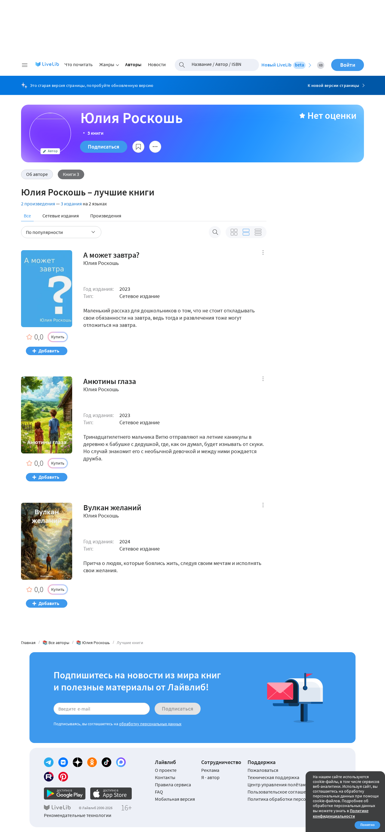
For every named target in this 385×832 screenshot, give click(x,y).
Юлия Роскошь (101, 263)
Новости (157, 64)
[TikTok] (106, 762)
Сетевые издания (60, 216)
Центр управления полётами (278, 784)
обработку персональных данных (150, 723)
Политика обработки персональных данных (294, 799)
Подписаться (103, 146)
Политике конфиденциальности (340, 813)
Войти (347, 64)
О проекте (166, 770)
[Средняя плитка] (234, 232)
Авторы (133, 64)
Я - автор (210, 777)
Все (27, 216)
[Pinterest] (63, 776)
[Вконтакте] (63, 762)
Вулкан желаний (112, 507)
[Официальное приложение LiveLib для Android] (64, 793)
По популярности (44, 232)
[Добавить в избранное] (138, 147)
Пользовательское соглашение (281, 792)
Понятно (367, 824)
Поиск (215, 232)
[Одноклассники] (92, 762)
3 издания (71, 204)
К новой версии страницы (333, 85)
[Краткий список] (258, 232)
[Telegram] (49, 762)
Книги (71, 174)
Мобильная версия (175, 799)
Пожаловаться (263, 770)
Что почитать (78, 64)
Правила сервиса (173, 784)
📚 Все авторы (55, 642)
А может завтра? (111, 255)
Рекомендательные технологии (77, 815)
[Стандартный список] (246, 232)
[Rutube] (49, 776)
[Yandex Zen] (77, 762)
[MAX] (121, 762)
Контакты (165, 777)
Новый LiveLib (282, 65)
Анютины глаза (109, 381)
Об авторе (37, 174)
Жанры (106, 64)
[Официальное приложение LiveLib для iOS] (111, 793)
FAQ (159, 792)
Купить (57, 336)
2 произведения (38, 204)
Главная (28, 642)
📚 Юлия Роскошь (93, 642)
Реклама (210, 770)
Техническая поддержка (273, 777)
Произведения (105, 216)
